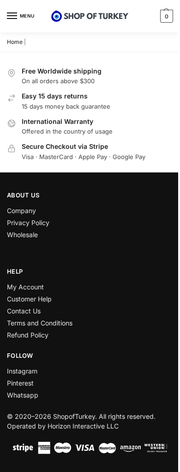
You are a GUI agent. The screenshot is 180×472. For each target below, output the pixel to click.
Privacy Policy (28, 223)
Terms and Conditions (39, 323)
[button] (165, 16)
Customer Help (29, 299)
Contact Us (24, 311)
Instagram (22, 371)
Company (21, 211)
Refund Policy (27, 335)
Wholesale (22, 235)
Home (15, 41)
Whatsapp (22, 395)
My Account (25, 287)
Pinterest (20, 383)
